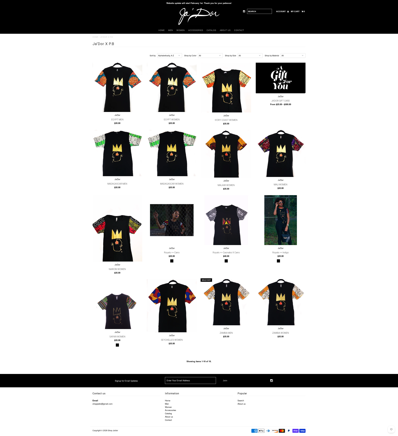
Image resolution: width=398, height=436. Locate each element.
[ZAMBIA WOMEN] (281, 302)
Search (241, 400)
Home (161, 30)
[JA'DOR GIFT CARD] (281, 78)
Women (180, 30)
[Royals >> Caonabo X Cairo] (226, 220)
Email (95, 400)
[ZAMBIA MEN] (226, 302)
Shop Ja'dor (113, 430)
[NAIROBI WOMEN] (117, 228)
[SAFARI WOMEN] (117, 304)
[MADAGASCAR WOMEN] (172, 153)
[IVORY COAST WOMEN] (226, 88)
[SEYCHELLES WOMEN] (172, 305)
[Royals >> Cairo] (172, 220)
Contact (239, 30)
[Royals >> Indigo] (281, 220)
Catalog (211, 30)
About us (225, 30)
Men (170, 30)
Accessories (195, 30)
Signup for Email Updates (126, 380)
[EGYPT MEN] (117, 87)
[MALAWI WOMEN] (226, 154)
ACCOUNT (281, 11)
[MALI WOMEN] (281, 153)
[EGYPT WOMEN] (172, 87)
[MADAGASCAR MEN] (117, 153)
